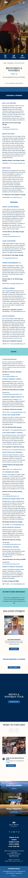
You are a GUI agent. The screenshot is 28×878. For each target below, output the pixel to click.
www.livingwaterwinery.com (17, 449)
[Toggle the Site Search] (20, 2)
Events (14, 840)
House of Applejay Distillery (12, 567)
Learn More (14, 649)
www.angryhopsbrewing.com (10, 258)
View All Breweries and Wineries (14, 83)
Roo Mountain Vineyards (10, 547)
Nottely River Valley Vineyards (12, 452)
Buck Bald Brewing (8, 316)
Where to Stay (14, 842)
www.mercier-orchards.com (17, 163)
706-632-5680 (16, 856)
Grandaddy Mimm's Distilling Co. (13, 397)
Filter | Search (13, 667)
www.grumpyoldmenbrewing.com (11, 236)
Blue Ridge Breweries (14, 639)
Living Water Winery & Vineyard (12, 432)
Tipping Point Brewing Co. (11, 263)
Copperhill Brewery (8, 288)
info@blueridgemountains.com (15, 861)
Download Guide (14, 800)
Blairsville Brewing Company (11, 379)
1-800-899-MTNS (16, 859)
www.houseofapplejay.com (17, 584)
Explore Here (14, 811)
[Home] (6, 2)
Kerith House (6, 168)
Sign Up (14, 788)
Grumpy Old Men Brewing (10, 207)
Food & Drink (14, 844)
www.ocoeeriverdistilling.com (10, 376)
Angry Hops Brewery (9, 241)
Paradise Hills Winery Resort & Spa (13, 499)
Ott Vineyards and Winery (10, 472)
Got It (13, 875)
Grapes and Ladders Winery (11, 415)
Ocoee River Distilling (9, 359)
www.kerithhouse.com (16, 197)
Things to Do (14, 837)
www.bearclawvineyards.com (10, 129)
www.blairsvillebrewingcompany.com (12, 394)
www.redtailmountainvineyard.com (11, 544)
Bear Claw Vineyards (9, 103)
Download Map (14, 701)
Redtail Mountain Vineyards (11, 527)
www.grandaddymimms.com (18, 412)
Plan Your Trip (14, 846)
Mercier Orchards (8, 134)
